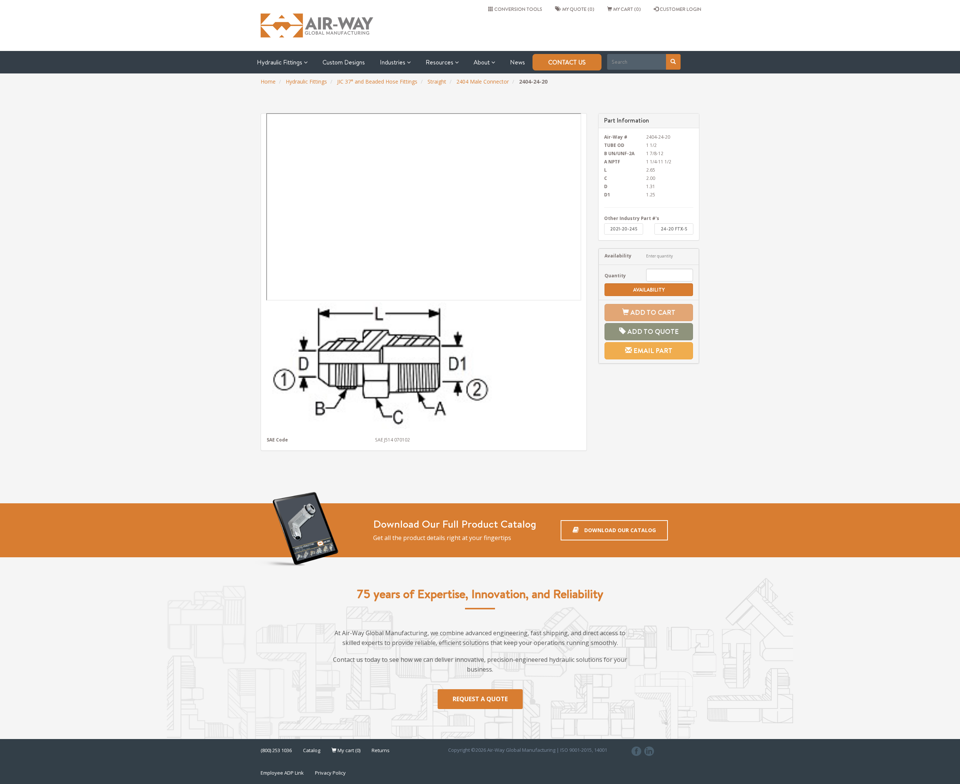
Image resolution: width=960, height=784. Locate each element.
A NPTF (612, 162)
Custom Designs (343, 62)
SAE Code (277, 440)
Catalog (311, 750)
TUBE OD (614, 145)
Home (268, 81)
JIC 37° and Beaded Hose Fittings (377, 81)
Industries (393, 62)
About (482, 62)
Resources (440, 62)
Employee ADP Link (282, 772)
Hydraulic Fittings (280, 62)
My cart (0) (626, 9)
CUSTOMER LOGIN (679, 9)
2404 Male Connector (482, 81)
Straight (437, 81)
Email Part (652, 350)
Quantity (615, 275)
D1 (607, 194)
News (517, 62)
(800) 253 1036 (276, 750)
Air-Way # (615, 137)
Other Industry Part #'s (631, 218)
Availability (618, 256)
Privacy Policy (330, 772)
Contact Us (567, 62)
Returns (381, 750)
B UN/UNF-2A (619, 153)
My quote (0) (577, 9)
